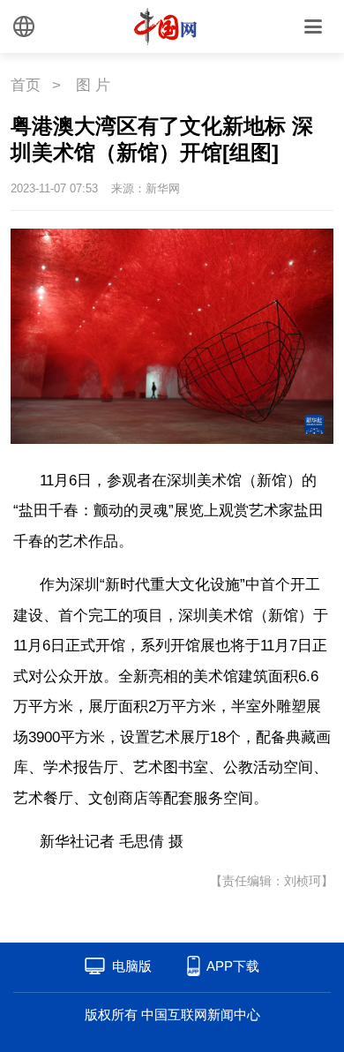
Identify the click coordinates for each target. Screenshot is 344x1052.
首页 (26, 85)
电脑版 (132, 966)
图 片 (93, 85)
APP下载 (232, 966)
